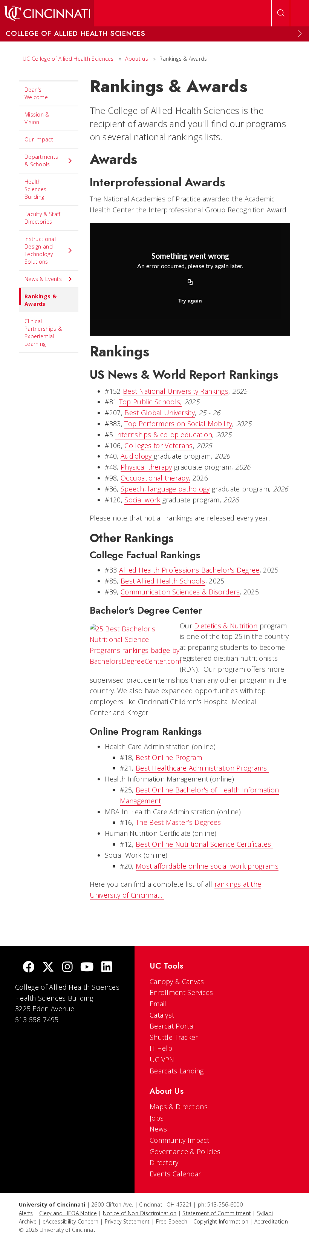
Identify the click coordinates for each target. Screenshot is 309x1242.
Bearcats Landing (177, 1070)
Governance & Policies (185, 1151)
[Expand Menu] (300, 33)
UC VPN (162, 1059)
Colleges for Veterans (158, 445)
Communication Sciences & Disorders (180, 591)
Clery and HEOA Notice (68, 1213)
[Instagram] (67, 967)
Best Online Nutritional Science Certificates (204, 844)
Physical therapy (146, 466)
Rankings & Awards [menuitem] (40, 300)
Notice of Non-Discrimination (139, 1213)
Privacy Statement (127, 1221)
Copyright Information (220, 1221)
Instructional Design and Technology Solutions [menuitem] (40, 250)
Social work (142, 499)
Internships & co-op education (163, 434)
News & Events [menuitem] (43, 278)
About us (137, 58)
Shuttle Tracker (174, 1037)
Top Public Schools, (150, 401)
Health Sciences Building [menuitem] (35, 189)
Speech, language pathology (165, 488)
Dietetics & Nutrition (225, 625)
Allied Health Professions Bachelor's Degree (189, 569)
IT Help (161, 1048)
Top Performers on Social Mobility (178, 423)
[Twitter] (48, 967)
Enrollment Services (181, 992)
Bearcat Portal (172, 1025)
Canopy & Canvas (177, 981)
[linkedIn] (106, 967)
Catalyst (162, 1014)
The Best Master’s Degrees (178, 822)
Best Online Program (169, 757)
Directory (164, 1162)
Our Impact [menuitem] (38, 139)
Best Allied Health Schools (163, 580)
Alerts (26, 1213)
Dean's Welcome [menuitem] (36, 93)
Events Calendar (175, 1173)
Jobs (157, 1117)
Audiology (137, 456)
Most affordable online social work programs (207, 865)
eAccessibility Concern (71, 1221)
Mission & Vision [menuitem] (36, 118)
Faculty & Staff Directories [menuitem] (42, 217)
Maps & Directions (179, 1106)
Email (158, 1003)
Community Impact (180, 1140)
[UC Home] (47, 13)
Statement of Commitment (216, 1213)
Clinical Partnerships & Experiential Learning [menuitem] (43, 332)
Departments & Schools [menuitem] (41, 160)
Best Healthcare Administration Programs (202, 767)
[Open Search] (280, 13)
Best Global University (159, 412)
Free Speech (171, 1221)
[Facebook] (29, 967)
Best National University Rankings (175, 391)
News (158, 1128)
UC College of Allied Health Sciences (69, 58)
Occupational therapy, (155, 477)
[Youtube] (86, 967)
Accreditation (271, 1221)
